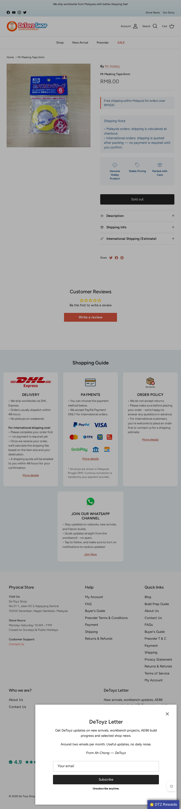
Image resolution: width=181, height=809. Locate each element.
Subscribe (106, 779)
